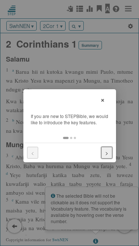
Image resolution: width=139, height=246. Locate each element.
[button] (66, 138)
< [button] (32, 152)
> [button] (106, 152)
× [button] (102, 99)
